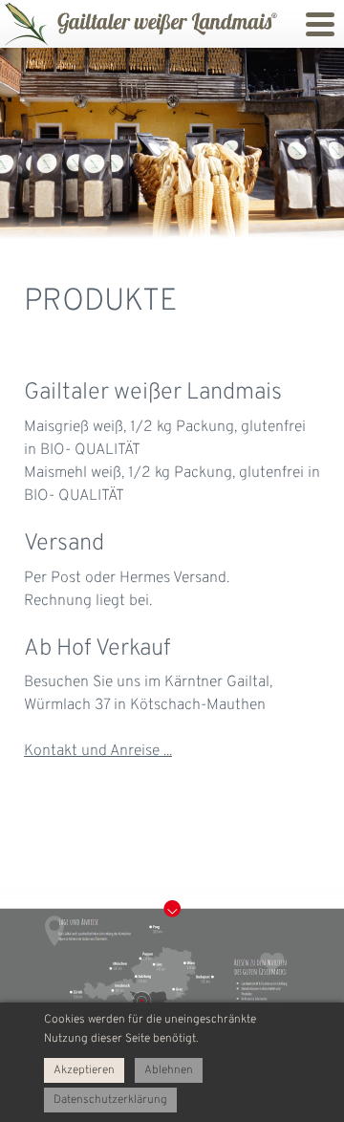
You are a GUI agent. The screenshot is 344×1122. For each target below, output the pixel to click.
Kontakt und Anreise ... (98, 751)
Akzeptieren (84, 1070)
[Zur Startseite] (24, 24)
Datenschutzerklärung (110, 1100)
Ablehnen (168, 1070)
